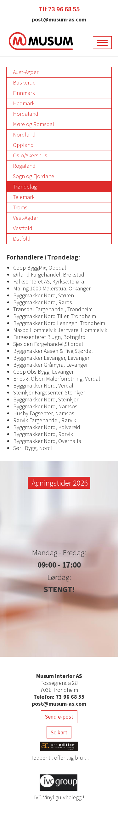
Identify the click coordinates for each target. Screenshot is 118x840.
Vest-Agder (25, 217)
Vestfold (22, 228)
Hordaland (25, 113)
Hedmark (24, 103)
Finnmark (24, 92)
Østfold (22, 238)
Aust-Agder (25, 72)
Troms (20, 207)
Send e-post (59, 716)
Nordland (24, 134)
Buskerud (24, 82)
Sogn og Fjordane (33, 176)
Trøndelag (25, 186)
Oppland (23, 145)
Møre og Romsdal (33, 124)
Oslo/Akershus (30, 155)
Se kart (59, 732)
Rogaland (24, 165)
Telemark (24, 197)
